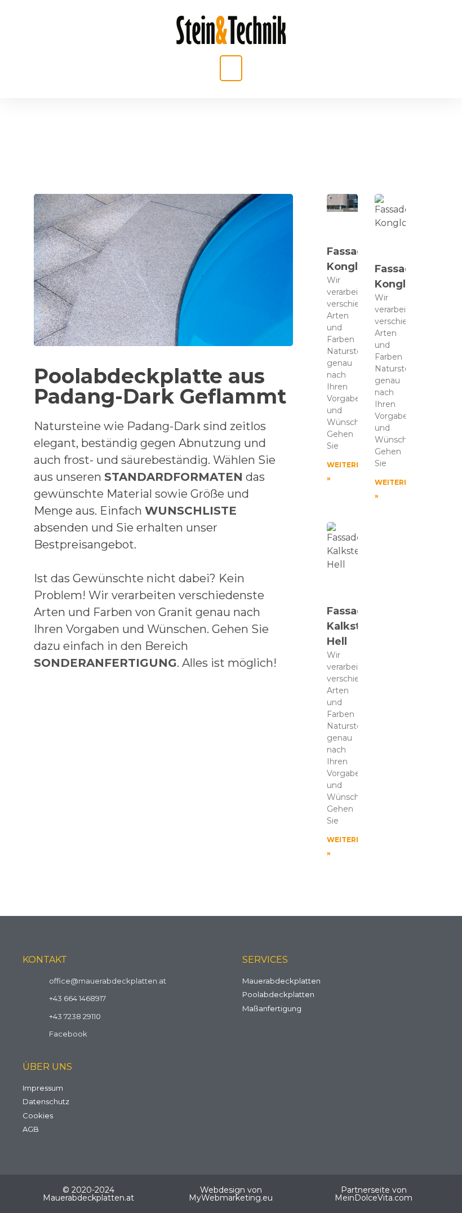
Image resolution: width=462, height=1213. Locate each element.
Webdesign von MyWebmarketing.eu (231, 1194)
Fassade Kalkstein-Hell (354, 626)
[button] (231, 68)
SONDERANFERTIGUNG (105, 663)
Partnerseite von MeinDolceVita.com (373, 1194)
